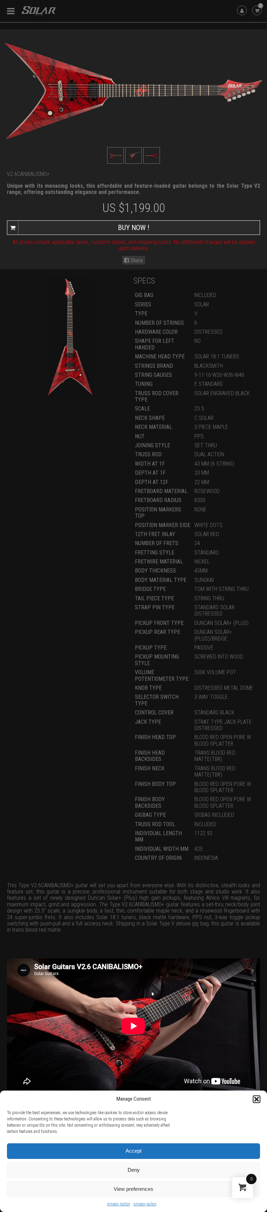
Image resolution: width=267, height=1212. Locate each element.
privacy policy (118, 1204)
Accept (133, 1151)
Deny (134, 1170)
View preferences (133, 1189)
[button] (256, 1099)
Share (136, 260)
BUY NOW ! (133, 227)
